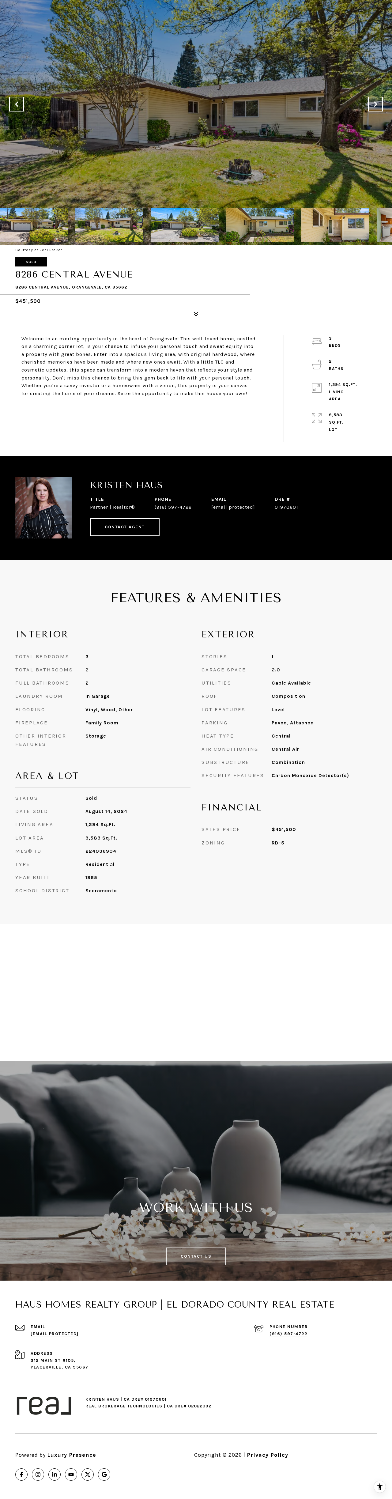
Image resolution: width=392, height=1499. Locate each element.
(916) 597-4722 (173, 507)
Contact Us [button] (196, 1256)
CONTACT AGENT (125, 527)
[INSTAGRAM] (38, 1474)
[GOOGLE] (104, 1474)
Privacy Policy (267, 1455)
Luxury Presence (71, 1455)
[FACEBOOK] (21, 1474)
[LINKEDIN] (54, 1474)
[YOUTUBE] (71, 1474)
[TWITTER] (87, 1474)
